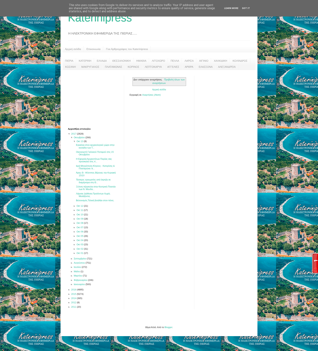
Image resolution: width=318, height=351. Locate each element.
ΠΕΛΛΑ (175, 60)
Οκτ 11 (80, 210)
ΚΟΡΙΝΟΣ (133, 66)
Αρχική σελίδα (73, 49)
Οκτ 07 (80, 227)
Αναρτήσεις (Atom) (151, 95)
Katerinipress (100, 18)
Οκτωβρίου (79, 137)
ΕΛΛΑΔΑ (102, 60)
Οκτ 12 (80, 206)
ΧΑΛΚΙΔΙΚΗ (220, 60)
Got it (246, 8)
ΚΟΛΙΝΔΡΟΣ (240, 60)
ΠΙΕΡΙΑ (69, 60)
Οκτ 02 (80, 249)
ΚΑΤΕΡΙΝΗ (85, 60)
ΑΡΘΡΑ (189, 66)
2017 (74, 134)
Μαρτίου (78, 275)
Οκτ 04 (80, 240)
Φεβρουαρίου (81, 280)
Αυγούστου (80, 263)
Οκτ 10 (80, 214)
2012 (74, 302)
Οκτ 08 (80, 223)
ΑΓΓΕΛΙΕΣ (173, 66)
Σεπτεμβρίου (80, 258)
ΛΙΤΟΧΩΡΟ (158, 60)
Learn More (231, 8)
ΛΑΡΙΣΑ (189, 60)
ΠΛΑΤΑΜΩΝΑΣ (113, 66)
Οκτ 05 (80, 236)
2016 (74, 289)
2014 (74, 298)
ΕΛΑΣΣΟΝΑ (206, 66)
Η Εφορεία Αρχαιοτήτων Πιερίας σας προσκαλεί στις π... (94, 160)
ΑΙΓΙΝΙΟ (203, 60)
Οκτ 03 (80, 244)
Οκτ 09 (80, 219)
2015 (74, 294)
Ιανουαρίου (80, 284)
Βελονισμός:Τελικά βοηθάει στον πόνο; (95, 200)
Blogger (168, 327)
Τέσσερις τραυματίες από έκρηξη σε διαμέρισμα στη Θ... (93, 181)
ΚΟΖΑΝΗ (70, 66)
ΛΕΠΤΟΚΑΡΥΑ (153, 66)
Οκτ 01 (80, 253)
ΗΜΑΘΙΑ (141, 60)
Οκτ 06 (80, 231)
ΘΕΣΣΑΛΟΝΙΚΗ (121, 60)
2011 (74, 307)
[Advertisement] (95, 98)
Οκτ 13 (80, 141)
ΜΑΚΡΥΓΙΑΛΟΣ (90, 66)
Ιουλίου (78, 267)
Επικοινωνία (93, 49)
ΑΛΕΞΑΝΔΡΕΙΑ (227, 66)
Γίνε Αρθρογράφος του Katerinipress (127, 49)
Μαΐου (77, 271)
